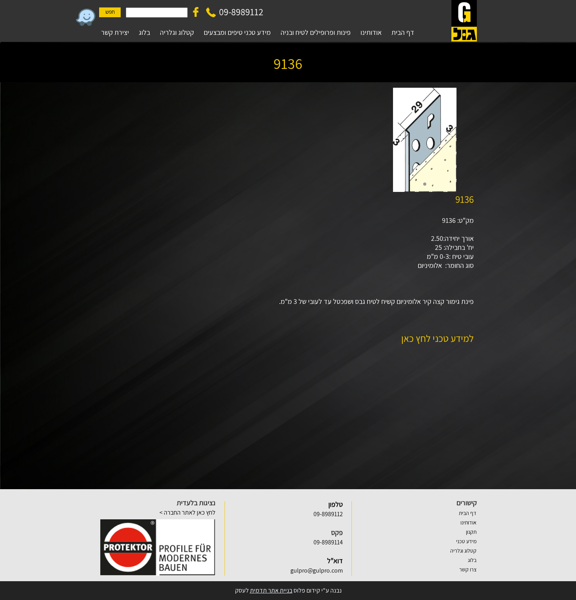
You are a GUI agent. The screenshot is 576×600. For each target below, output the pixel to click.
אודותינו (468, 522)
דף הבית (467, 513)
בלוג (472, 560)
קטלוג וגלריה (463, 550)
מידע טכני (466, 541)
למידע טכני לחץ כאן (437, 338)
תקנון (471, 531)
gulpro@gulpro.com (316, 570)
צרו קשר (467, 569)
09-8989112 (241, 11)
